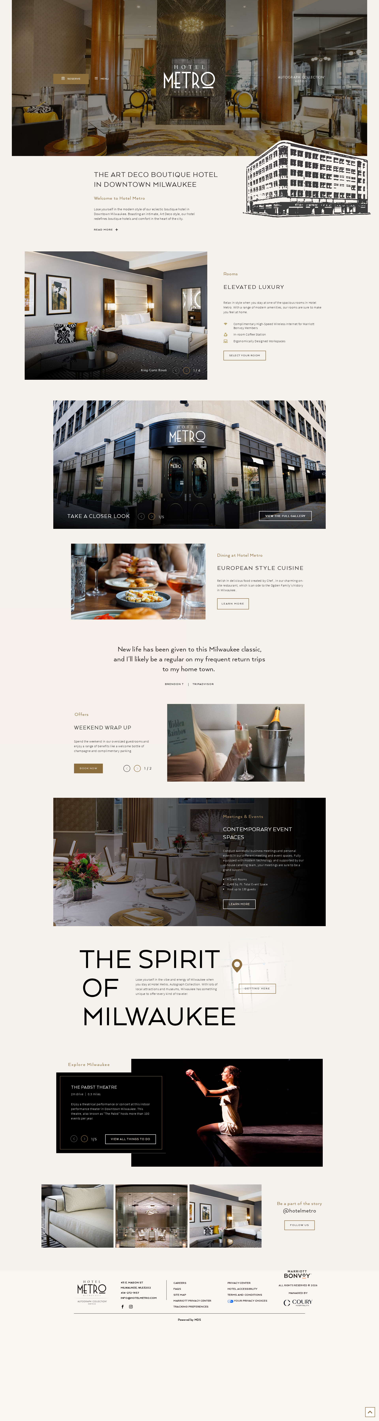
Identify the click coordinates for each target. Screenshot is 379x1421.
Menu (104, 79)
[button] (244, 356)
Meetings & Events (243, 817)
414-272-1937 (130, 1292)
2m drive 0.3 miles (85, 1094)
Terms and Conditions (245, 1294)
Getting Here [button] (257, 988)
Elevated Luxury (253, 287)
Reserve (78, 80)
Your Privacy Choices (250, 1300)
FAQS (177, 1289)
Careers (180, 1283)
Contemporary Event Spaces (257, 833)
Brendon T (189, 684)
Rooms (230, 274)
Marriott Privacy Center (192, 1300)
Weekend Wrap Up (102, 728)
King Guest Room (154, 370)
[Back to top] (370, 1412)
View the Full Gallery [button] (285, 516)
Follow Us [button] (299, 1225)
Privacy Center (239, 1283)
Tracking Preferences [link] (191, 1306)
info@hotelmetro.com (139, 1298)
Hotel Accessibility (242, 1289)
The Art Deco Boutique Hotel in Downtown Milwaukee (156, 180)
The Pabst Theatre (94, 1087)
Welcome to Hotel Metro (119, 198)
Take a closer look (98, 516)
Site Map (180, 1294)
